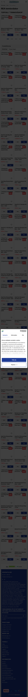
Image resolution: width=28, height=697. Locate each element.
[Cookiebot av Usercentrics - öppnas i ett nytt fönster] (20, 331)
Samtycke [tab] (5, 335)
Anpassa (13, 364)
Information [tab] (14, 335)
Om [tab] (23, 335)
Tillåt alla (14, 360)
